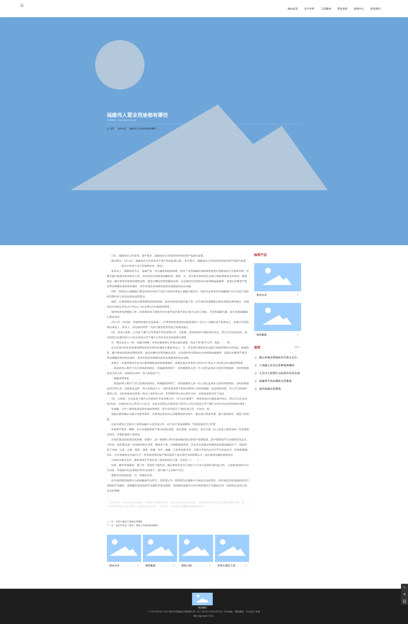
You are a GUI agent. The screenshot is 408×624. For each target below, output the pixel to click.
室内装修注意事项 (270, 388)
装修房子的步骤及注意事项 (275, 380)
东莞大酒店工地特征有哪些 (129, 521)
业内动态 (121, 128)
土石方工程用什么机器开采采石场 (279, 373)
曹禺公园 (186, 565)
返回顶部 (404, 601)
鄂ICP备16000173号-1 (204, 616)
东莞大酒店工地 (226, 565)
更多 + (298, 347)
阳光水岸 (114, 565)
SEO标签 (228, 611)
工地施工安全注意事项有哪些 (276, 365)
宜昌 (258, 611)
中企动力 (250, 611)
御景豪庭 (150, 565)
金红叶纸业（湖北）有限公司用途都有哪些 (137, 525)
